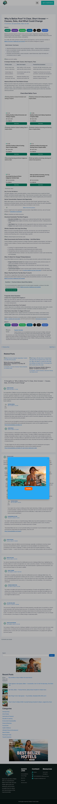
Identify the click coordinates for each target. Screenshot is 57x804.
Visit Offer (28, 488)
